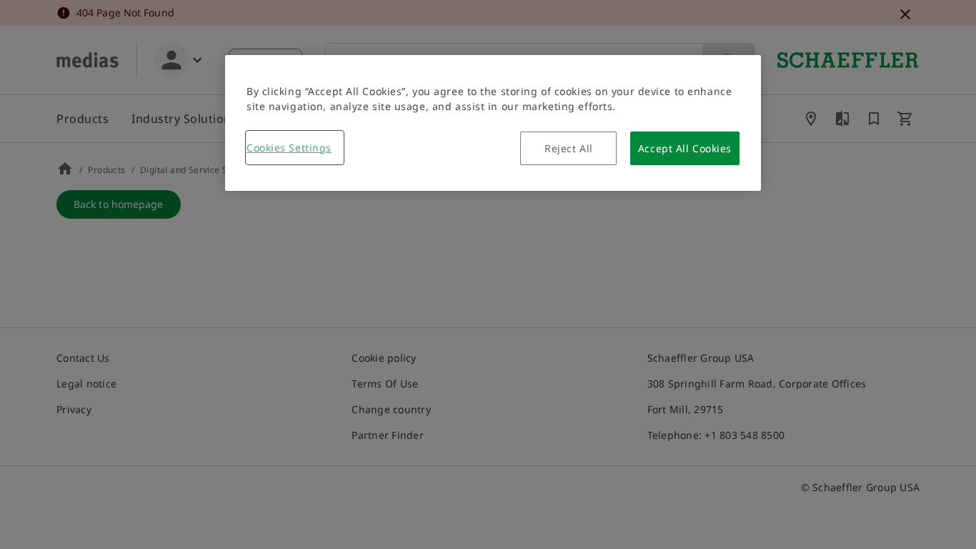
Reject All (568, 148)
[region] (493, 123)
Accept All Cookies (685, 148)
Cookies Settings (289, 147)
